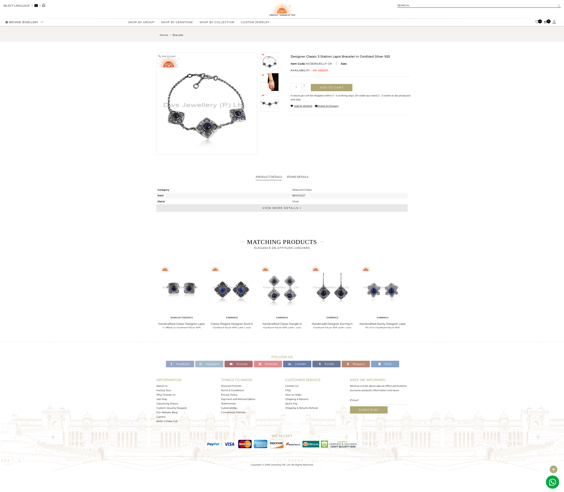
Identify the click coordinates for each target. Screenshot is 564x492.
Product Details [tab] (269, 176)
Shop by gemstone (177, 22)
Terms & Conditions (232, 390)
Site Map (161, 399)
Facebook (182, 364)
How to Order (293, 394)
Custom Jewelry (255, 22)
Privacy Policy (229, 394)
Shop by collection (217, 22)
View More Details (280, 208)
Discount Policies (231, 385)
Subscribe (369, 409)
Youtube (242, 364)
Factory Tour (163, 390)
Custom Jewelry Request (171, 407)
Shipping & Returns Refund (301, 407)
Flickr (388, 364)
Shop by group (141, 22)
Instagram (212, 364)
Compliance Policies (233, 412)
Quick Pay (291, 403)
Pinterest (270, 364)
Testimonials (228, 403)
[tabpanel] (181, 296)
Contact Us (291, 385)
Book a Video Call (167, 421)
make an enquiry (328, 105)
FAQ (288, 390)
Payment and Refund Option (238, 399)
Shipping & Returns (296, 399)
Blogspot (358, 364)
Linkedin (300, 364)
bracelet (178, 35)
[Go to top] (553, 469)
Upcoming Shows (167, 403)
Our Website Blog (167, 412)
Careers (160, 416)
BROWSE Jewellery (23, 22)
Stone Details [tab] (297, 176)
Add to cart (331, 87)
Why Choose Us (165, 394)
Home (164, 35)
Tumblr (329, 364)
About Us (161, 385)
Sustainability (229, 407)
